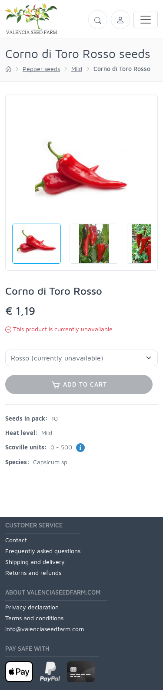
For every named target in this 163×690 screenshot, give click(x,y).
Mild (76, 68)
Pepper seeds (41, 68)
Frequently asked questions (42, 550)
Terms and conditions (34, 618)
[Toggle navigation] (145, 19)
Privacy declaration (32, 607)
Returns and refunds (33, 572)
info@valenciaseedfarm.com (44, 628)
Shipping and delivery (35, 561)
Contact (16, 540)
